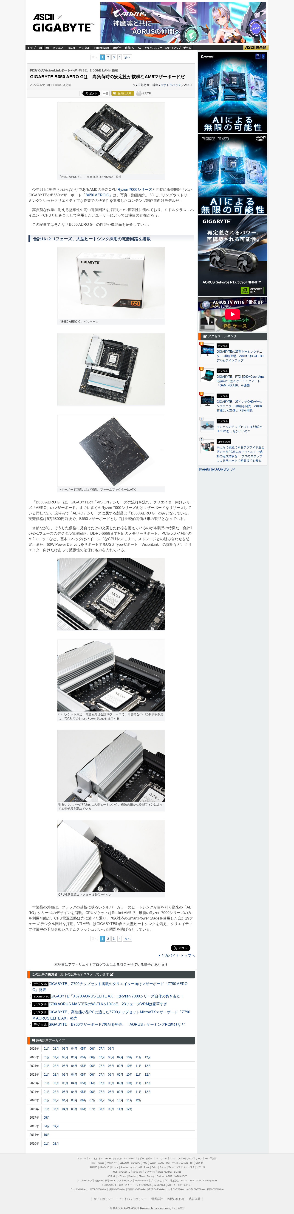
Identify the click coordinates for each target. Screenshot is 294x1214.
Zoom (171, 1167)
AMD (145, 1163)
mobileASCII (159, 1185)
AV (139, 47)
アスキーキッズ (84, 1180)
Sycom (153, 1163)
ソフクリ (200, 1167)
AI (40, 47)
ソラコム (121, 1176)
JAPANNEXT (180, 1176)
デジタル (84, 47)
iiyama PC (135, 1163)
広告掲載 (195, 1199)
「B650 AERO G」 (97, 195)
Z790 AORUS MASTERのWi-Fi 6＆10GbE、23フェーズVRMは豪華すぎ (107, 1004)
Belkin (154, 1167)
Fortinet (160, 1176)
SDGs (184, 1180)
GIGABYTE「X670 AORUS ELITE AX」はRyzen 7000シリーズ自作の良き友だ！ (117, 996)
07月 (102, 1048)
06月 (93, 1048)
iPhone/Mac (101, 47)
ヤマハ (163, 1167)
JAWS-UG (104, 1167)
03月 (65, 1048)
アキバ (148, 47)
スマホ (158, 47)
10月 (129, 1057)
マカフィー (112, 1163)
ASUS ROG (164, 1163)
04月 (74, 1048)
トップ (31, 47)
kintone (114, 1167)
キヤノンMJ (135, 1167)
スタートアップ (172, 47)
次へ (127, 57)
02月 (56, 1048)
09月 (120, 1057)
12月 (148, 1057)
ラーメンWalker (78, 1189)
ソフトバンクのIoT (185, 1167)
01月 (47, 1048)
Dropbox (132, 1176)
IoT (47, 47)
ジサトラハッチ (170, 85)
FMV (93, 1163)
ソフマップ (149, 1172)
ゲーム (187, 47)
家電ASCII (110, 1180)
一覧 (105, 93)
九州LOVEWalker (175, 1189)
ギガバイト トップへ (177, 955)
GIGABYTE (61, 27)
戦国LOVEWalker (215, 1189)
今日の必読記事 (108, 1185)
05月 (83, 1048)
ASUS (169, 1176)
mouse (101, 1163)
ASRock (111, 1176)
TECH (71, 47)
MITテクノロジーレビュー (179, 1185)
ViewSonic (137, 1172)
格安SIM (99, 1180)
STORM (199, 1163)
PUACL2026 (195, 1180)
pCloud (177, 1172)
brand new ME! (165, 1172)
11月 (139, 1057)
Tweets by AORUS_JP (216, 469)
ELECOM (124, 1163)
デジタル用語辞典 (142, 1185)
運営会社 (157, 1199)
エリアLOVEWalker (97, 1189)
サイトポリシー (104, 1199)
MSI (115, 1172)
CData (142, 1176)
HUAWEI (93, 1167)
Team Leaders (141, 1180)
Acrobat (124, 1167)
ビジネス (58, 47)
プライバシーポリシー (132, 1199)
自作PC (129, 47)
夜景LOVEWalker (156, 1189)
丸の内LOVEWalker (195, 1189)
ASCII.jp (48, 16)
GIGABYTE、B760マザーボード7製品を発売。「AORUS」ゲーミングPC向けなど (116, 1024)
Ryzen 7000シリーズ (135, 189)
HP (191, 1163)
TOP (80, 1158)
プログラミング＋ (159, 1180)
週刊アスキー (125, 1185)
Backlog (151, 1176)
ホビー (117, 47)
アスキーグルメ (124, 1180)
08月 (111, 1048)
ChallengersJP (210, 1180)
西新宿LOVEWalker (136, 1189)
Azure (146, 1167)
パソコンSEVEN (180, 1163)
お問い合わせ (175, 1199)
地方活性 (174, 1180)
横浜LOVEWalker (117, 1189)
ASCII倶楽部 (255, 47)
